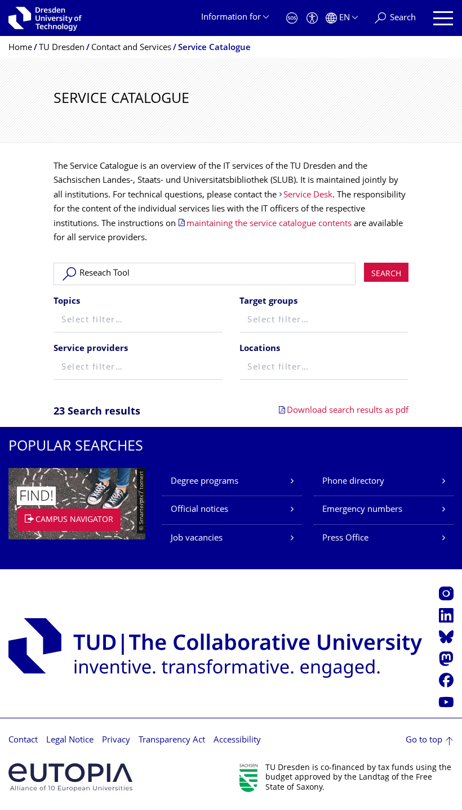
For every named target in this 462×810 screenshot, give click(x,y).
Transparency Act (172, 740)
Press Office (345, 538)
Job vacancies (197, 538)
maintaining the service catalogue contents (269, 224)
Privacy (116, 740)
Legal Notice (70, 740)
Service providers (91, 349)
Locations (259, 349)
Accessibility (237, 740)
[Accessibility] (312, 18)
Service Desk (307, 195)
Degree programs (204, 482)
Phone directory (353, 482)
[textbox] (138, 321)
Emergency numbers (362, 510)
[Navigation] (443, 18)
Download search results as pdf (347, 411)
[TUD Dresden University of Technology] (45, 18)
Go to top (424, 740)
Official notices (199, 510)
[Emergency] (292, 18)
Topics (67, 302)
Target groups (268, 302)
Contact (23, 740)
